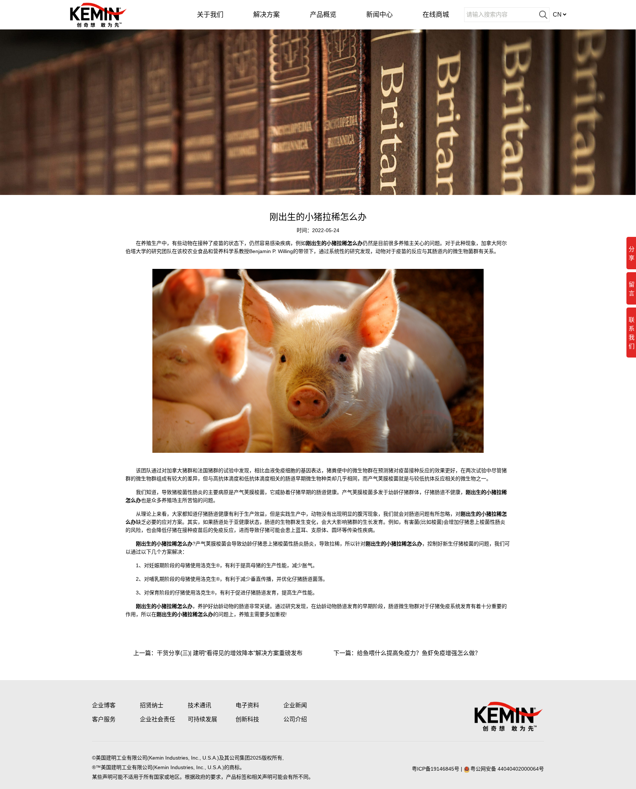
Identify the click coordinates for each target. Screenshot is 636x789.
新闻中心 (379, 14)
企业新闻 (295, 705)
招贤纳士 (151, 705)
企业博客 (104, 705)
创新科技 (247, 719)
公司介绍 (295, 719)
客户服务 (104, 719)
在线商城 (436, 14)
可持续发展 (202, 719)
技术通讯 (199, 705)
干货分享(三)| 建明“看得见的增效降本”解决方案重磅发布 (230, 653)
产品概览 (323, 14)
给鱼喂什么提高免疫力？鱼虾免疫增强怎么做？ (419, 653)
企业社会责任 (157, 719)
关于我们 (210, 14)
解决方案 (266, 14)
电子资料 (247, 705)
